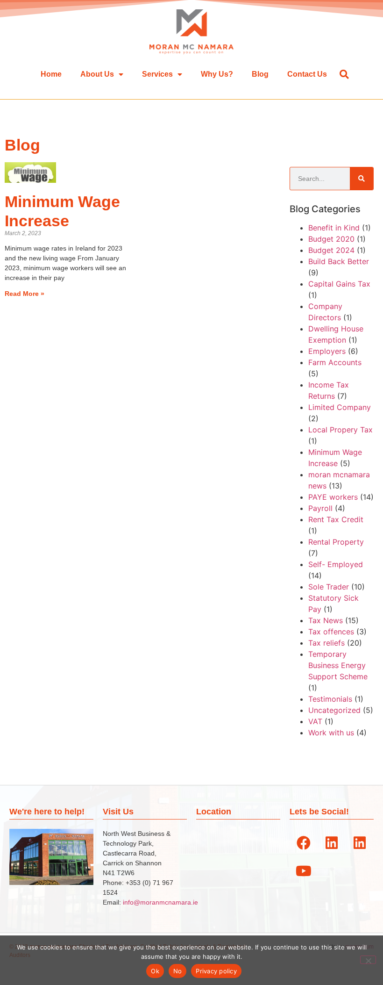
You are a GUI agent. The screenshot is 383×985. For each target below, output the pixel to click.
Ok (155, 971)
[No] (368, 960)
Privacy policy (216, 971)
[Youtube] (304, 871)
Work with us (331, 732)
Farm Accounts (335, 362)
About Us (97, 74)
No (177, 971)
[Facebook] (304, 843)
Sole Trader (328, 586)
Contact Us (307, 74)
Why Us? (217, 74)
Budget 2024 (331, 250)
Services (157, 74)
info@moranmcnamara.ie (160, 902)
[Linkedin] (332, 843)
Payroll (320, 508)
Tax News (325, 620)
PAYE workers (333, 497)
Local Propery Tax (340, 429)
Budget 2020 (331, 239)
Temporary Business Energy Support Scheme (338, 665)
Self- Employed (335, 564)
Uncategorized (334, 710)
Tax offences (331, 631)
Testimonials (330, 699)
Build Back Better (338, 261)
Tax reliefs (326, 642)
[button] (344, 74)
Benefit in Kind (334, 227)
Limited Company (339, 407)
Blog (260, 74)
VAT (315, 721)
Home (51, 74)
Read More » (24, 293)
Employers (327, 351)
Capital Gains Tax (339, 283)
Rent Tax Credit (335, 519)
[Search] (361, 178)
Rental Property (336, 541)
